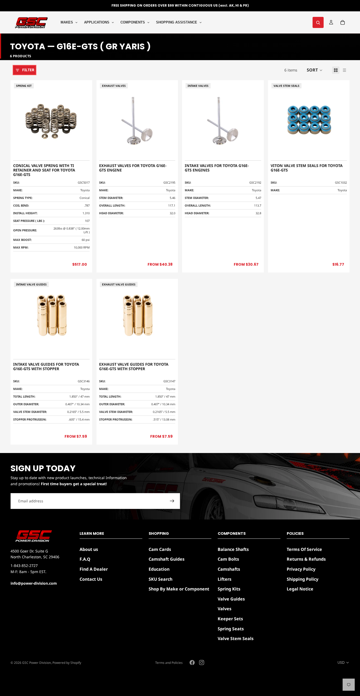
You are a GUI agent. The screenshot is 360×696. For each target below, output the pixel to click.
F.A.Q (85, 559)
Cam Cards (160, 549)
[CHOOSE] (167, 151)
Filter (28, 69)
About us (89, 549)
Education (159, 569)
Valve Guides (231, 599)
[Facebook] (192, 662)
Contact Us (91, 579)
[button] (315, 70)
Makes (67, 22)
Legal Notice (300, 589)
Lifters (224, 579)
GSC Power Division (36, 662)
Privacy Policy (301, 569)
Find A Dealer (94, 569)
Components (132, 22)
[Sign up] (172, 501)
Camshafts (229, 569)
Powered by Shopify (66, 662)
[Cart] (342, 22)
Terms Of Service (304, 549)
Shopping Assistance (176, 22)
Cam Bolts (228, 559)
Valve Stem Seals (236, 638)
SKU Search (160, 579)
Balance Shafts (233, 549)
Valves (224, 609)
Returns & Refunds (306, 559)
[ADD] (81, 151)
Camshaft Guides (166, 559)
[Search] (318, 22)
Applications (96, 22)
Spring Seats (231, 629)
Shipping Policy (302, 579)
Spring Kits (229, 589)
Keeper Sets (230, 619)
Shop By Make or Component (179, 589)
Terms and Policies (169, 662)
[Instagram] (201, 662)
